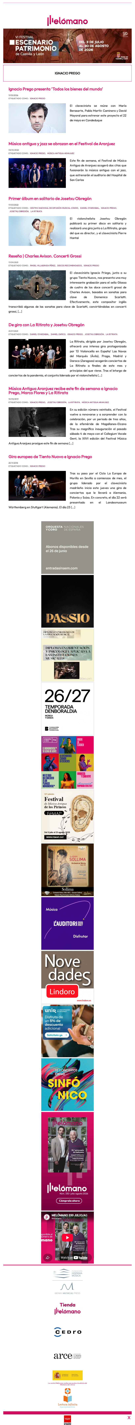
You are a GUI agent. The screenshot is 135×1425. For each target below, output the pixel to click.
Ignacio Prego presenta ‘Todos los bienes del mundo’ (56, 89)
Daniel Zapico (58, 334)
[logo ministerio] (67, 1375)
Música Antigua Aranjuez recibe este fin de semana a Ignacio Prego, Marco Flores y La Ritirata (63, 390)
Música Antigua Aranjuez (60, 153)
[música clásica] (67, 1030)
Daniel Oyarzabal (89, 208)
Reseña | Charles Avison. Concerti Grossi (45, 256)
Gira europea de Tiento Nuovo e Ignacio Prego (50, 456)
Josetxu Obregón (19, 211)
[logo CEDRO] (67, 1332)
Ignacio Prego (37, 98)
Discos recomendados (69, 265)
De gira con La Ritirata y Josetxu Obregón (46, 324)
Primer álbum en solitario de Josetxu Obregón (50, 198)
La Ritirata (36, 211)
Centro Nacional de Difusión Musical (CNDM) (54, 208)
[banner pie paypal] (67, 1419)
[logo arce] (67, 1356)
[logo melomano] (67, 1281)
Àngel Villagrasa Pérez (42, 265)
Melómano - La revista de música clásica (67, 20)
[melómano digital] (67, 547)
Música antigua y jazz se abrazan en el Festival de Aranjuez (62, 143)
